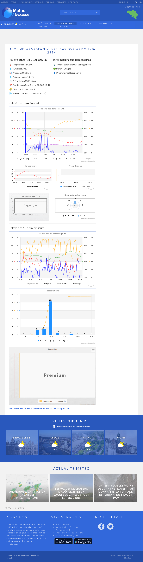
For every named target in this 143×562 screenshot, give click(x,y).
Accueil (4, 2)
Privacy (130, 555)
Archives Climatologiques (67, 535)
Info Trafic (73, 2)
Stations (39, 2)
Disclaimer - (128, 558)
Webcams (50, 2)
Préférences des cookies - (118, 555)
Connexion (124, 2)
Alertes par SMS (63, 530)
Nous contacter (63, 524)
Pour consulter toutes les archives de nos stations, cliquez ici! (39, 408)
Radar (13, 2)
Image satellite (26, 2)
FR (136, 2)
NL (141, 2)
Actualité (61, 2)
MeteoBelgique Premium (67, 527)
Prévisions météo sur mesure (69, 533)
